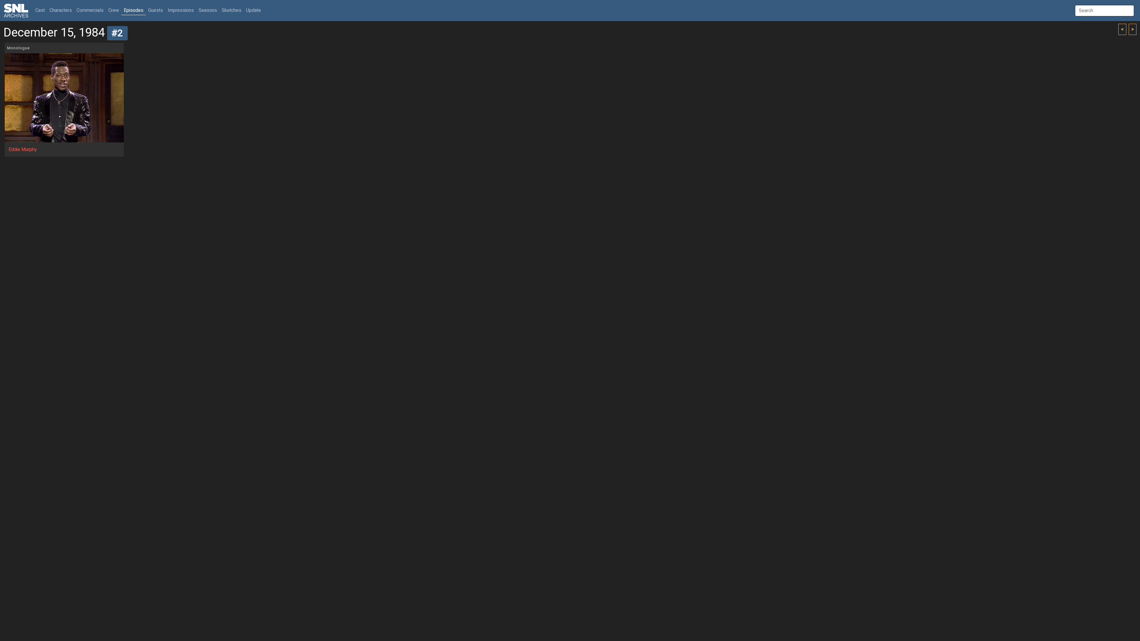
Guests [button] (155, 10)
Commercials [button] (90, 10)
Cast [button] (41, 10)
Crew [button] (113, 10)
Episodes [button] (133, 10)
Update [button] (253, 10)
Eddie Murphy (23, 149)
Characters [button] (61, 10)
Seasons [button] (208, 10)
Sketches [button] (231, 10)
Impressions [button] (181, 10)
